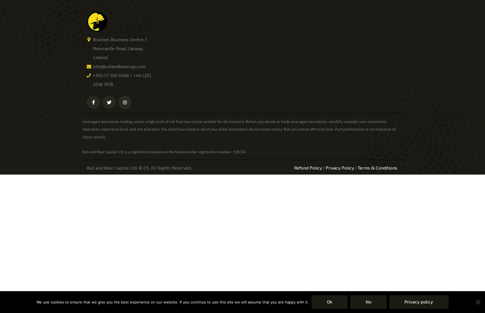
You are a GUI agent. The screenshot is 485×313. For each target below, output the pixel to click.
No (368, 301)
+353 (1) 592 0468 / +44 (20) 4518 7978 (122, 80)
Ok (329, 301)
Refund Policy (308, 167)
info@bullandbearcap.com (119, 66)
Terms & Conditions (377, 167)
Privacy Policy (340, 167)
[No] (478, 302)
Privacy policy (418, 301)
